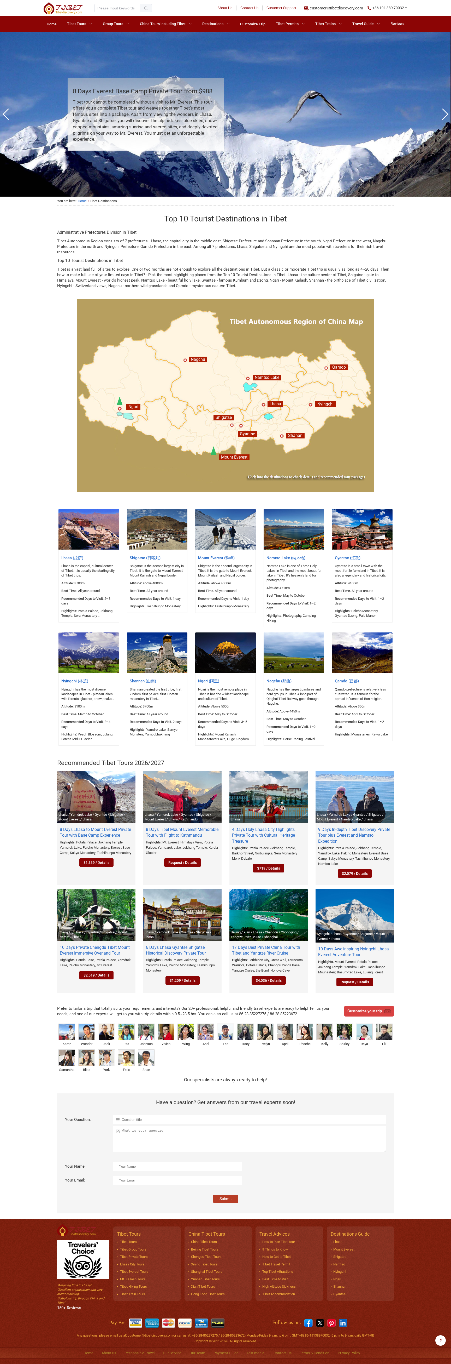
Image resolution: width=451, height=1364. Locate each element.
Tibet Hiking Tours (133, 1286)
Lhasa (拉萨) (72, 558)
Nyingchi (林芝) (74, 681)
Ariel (206, 1044)
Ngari (337, 1279)
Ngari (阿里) (208, 681)
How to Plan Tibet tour (278, 1242)
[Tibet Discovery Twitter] (320, 1322)
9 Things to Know (275, 1249)
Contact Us (249, 8)
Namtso (339, 1264)
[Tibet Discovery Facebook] (308, 1322)
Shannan (339, 1286)
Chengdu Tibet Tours (206, 1257)
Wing (186, 1044)
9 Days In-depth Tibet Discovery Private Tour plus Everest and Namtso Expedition (354, 835)
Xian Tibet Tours (203, 1286)
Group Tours (113, 24)
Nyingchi (339, 1272)
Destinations (212, 24)
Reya (364, 1044)
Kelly (324, 1044)
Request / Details (182, 862)
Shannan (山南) (143, 681)
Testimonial (256, 1353)
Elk (384, 1044)
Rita (126, 1044)
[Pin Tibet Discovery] (331, 1322)
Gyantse (339, 1294)
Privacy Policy (349, 1353)
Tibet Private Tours (134, 1257)
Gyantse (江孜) (347, 558)
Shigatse (339, 1257)
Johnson (146, 1044)
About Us (224, 8)
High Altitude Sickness (279, 1286)
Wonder (86, 1044)
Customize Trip (252, 24)
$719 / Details (268, 868)
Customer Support (281, 8)
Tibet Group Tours (133, 1249)
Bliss (86, 1070)
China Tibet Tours (204, 1242)
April (285, 1044)
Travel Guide (363, 24)
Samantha (66, 1070)
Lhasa (337, 1242)
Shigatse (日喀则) (145, 558)
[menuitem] (51, 24)
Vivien (166, 1044)
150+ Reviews (69, 1307)
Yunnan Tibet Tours (205, 1279)
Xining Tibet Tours (204, 1264)
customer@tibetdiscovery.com (336, 8)
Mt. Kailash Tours (133, 1279)
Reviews (397, 23)
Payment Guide (225, 1353)
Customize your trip (364, 1011)
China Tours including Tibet (163, 24)
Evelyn (265, 1044)
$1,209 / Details (182, 980)
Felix (126, 1070)
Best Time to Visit (275, 1279)
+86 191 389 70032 (388, 8)
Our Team (197, 1353)
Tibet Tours (76, 24)
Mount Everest (343, 1249)
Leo (225, 1044)
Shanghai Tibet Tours (206, 1272)
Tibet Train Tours (132, 1294)
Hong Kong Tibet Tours (208, 1294)
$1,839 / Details (96, 862)
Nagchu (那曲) (279, 681)
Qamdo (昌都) (347, 681)
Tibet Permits (287, 24)
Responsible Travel (139, 1353)
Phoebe (305, 1044)
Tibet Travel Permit (276, 1264)
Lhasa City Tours (132, 1264)
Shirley (344, 1044)
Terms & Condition (314, 1353)
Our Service (172, 1353)
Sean (146, 1070)
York (106, 1070)
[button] (387, 8)
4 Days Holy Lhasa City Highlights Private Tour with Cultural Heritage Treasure (263, 835)
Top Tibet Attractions (277, 1272)
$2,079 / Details (355, 873)
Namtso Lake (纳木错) (285, 558)
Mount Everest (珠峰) (216, 558)
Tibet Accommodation (278, 1294)
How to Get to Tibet (276, 1257)
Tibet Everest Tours (134, 1272)
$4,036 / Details (269, 980)
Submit (225, 1198)
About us (109, 1353)
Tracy (245, 1044)
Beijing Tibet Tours (204, 1249)
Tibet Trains (325, 24)
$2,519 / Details (96, 975)
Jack (106, 1044)
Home (52, 24)
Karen (67, 1044)
